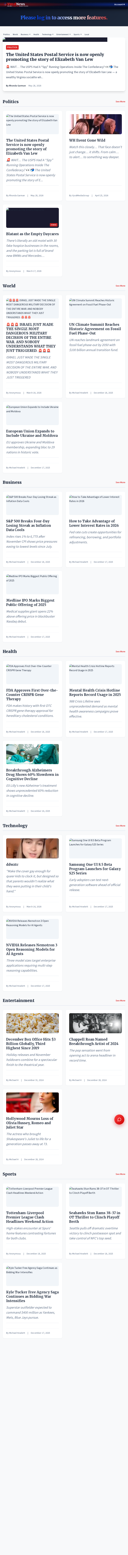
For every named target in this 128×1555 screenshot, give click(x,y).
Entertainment (63, 34)
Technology (48, 34)
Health (36, 34)
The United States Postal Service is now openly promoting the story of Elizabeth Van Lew (55, 57)
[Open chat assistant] (119, 1120)
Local (87, 34)
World (15, 34)
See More (120, 101)
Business (25, 34)
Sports (78, 34)
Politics (6, 34)
